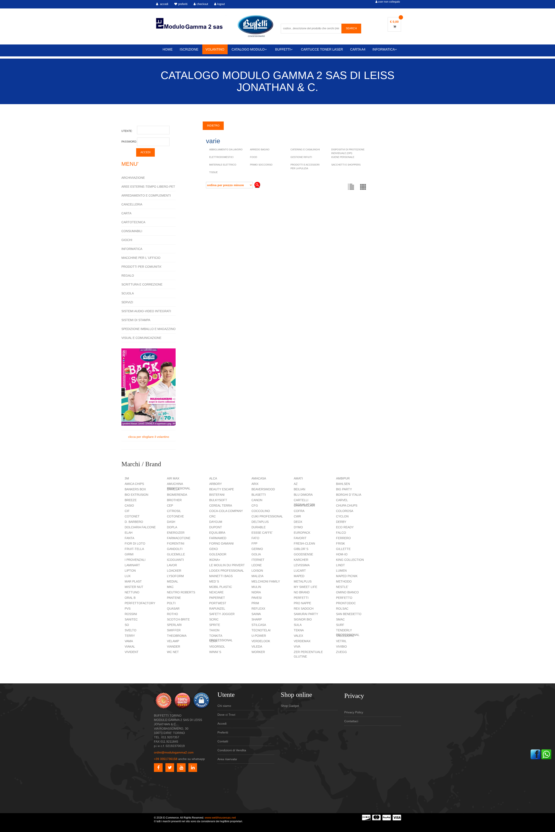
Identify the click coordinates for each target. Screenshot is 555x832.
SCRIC (214, 619)
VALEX (298, 635)
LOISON (257, 570)
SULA (298, 625)
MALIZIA (257, 576)
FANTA (129, 538)
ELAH (128, 532)
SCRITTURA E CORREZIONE (141, 284)
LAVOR (172, 565)
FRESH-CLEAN (304, 543)
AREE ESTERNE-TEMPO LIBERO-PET (148, 186)
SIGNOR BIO (303, 619)
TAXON (214, 630)
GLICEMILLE (176, 554)
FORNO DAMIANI (221, 543)
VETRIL (341, 641)
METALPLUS (303, 581)
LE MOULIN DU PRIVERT (227, 565)
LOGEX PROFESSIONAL (226, 570)
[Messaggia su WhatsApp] (546, 754)
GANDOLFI (175, 549)
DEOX (298, 521)
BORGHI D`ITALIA (348, 494)
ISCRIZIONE (189, 49)
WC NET (173, 652)
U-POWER (258, 635)
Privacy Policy (353, 712)
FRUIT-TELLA (134, 549)
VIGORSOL (217, 646)
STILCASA (258, 625)
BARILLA (173, 489)
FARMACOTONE (178, 538)
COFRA (299, 511)
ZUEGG (341, 652)
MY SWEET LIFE (305, 587)
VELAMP (173, 641)
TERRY (130, 635)
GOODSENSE (303, 554)
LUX (128, 576)
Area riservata (227, 759)
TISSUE (213, 172)
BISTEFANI (217, 494)
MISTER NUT (134, 587)
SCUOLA (127, 293)
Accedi (222, 723)
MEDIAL (172, 581)
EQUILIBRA (217, 532)
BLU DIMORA (303, 494)
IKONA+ (214, 559)
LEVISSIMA (302, 565)
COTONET (132, 516)
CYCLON (342, 516)
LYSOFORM (175, 576)
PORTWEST (217, 603)
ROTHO (172, 614)
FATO (255, 538)
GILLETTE (343, 549)
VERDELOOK (260, 641)
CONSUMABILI (131, 231)
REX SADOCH (303, 608)
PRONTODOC (346, 603)
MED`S (214, 581)
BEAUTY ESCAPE (221, 489)
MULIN (256, 587)
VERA (213, 641)
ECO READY (345, 527)
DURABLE (258, 527)
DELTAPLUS (260, 521)
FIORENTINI (175, 543)
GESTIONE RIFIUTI (301, 157)
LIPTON (130, 570)
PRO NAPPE (302, 603)
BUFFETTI (283, 49)
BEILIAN (299, 489)
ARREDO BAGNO (259, 149)
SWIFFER (174, 630)
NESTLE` (342, 587)
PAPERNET (217, 597)
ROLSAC (342, 608)
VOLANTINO (215, 49)
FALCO (341, 532)
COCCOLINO (260, 511)
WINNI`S (215, 652)
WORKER (258, 652)
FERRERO (343, 538)
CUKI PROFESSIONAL (267, 516)
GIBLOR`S (301, 549)
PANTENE (174, 597)
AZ (296, 484)
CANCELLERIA (131, 204)
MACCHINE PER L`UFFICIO (140, 257)
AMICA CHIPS (134, 484)
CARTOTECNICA (133, 222)
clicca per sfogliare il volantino (148, 436)
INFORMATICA (383, 49)
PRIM (255, 603)
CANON (256, 500)
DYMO (298, 527)
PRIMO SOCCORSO (261, 164)
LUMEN (341, 570)
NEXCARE (216, 592)
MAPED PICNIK (346, 576)
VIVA (297, 646)
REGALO (127, 275)
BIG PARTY (344, 489)
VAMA (129, 641)
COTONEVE (175, 516)
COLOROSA (344, 511)
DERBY (341, 521)
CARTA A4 (357, 49)
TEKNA (299, 630)
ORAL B (130, 597)
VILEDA (256, 646)
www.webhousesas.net (220, 817)
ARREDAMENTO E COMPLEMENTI (146, 195)
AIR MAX (173, 478)
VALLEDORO (345, 635)
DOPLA (172, 527)
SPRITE (214, 625)
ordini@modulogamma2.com (174, 752)
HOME (168, 49)
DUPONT (215, 527)
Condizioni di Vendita (231, 750)
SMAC (340, 619)
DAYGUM (215, 521)
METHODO (344, 581)
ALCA (213, 478)
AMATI (298, 478)
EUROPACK (302, 532)
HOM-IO (342, 554)
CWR (297, 516)
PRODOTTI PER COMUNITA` (141, 266)
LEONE (256, 565)
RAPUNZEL (217, 608)
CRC (212, 516)
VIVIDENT (132, 652)
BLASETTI (258, 494)
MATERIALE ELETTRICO (222, 164)
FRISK (340, 543)
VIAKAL (130, 646)
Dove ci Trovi (226, 714)
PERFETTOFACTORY (140, 603)
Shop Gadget (290, 705)
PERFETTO (344, 597)
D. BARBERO (134, 521)
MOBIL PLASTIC (220, 587)
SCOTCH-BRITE (178, 619)
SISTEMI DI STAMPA (135, 320)
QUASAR (173, 608)
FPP (254, 543)
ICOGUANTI (175, 559)
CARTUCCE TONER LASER (322, 49)
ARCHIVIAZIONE (133, 177)
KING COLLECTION (350, 559)
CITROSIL (174, 511)
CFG (254, 505)
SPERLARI (174, 625)
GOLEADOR (217, 554)
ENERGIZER (175, 532)
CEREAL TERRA (220, 505)
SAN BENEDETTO (348, 614)
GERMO (257, 549)
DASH (171, 521)
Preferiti (222, 732)
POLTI (171, 603)
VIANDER (173, 646)
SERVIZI (127, 302)
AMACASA (258, 478)
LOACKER (174, 570)
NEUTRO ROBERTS (181, 592)
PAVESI (256, 597)
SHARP (256, 619)
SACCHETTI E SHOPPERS (346, 164)
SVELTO (130, 630)
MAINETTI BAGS (221, 576)
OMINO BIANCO (347, 592)
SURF (340, 625)
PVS (128, 608)
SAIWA (256, 614)
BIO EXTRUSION (136, 494)
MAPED (299, 576)
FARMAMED (217, 538)
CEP (170, 505)
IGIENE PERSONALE (342, 157)
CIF (127, 511)
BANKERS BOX (135, 489)
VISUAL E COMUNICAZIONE (141, 338)
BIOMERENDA (177, 494)
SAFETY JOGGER (222, 614)
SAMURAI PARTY (306, 614)
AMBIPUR (343, 478)
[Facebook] (535, 754)
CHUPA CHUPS (346, 505)
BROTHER (174, 500)
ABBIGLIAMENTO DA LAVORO (226, 149)
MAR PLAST (133, 581)
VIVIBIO (341, 646)
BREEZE (131, 500)
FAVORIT (300, 538)
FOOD (253, 157)
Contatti (222, 741)
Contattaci (351, 721)
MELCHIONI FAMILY (265, 581)
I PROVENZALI (135, 559)
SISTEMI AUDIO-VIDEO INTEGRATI (146, 311)
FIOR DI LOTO (135, 543)
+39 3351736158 (165, 759)
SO (127, 625)
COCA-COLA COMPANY (226, 511)
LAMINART (132, 565)
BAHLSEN (343, 484)
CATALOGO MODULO (248, 49)
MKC (170, 587)
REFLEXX (258, 608)
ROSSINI (131, 614)
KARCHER (301, 559)
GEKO (213, 549)
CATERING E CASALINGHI (305, 149)
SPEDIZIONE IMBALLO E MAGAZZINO (148, 329)
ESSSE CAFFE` (262, 532)
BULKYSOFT (218, 500)
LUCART (300, 570)
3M (127, 478)
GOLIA (256, 554)
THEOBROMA (176, 635)
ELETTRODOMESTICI (221, 157)
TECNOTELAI (261, 630)
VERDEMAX (302, 641)
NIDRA (256, 592)
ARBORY (215, 484)
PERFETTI (301, 597)
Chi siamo (224, 705)
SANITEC (131, 619)
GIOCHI (126, 240)
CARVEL (342, 500)
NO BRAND (302, 592)
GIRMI (129, 554)
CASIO (129, 505)
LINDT (340, 565)
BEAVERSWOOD (263, 489)
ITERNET (257, 559)
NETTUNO (132, 592)
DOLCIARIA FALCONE (140, 527)
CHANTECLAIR (304, 505)
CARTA (126, 213)
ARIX (254, 484)
